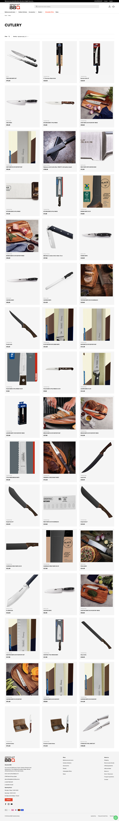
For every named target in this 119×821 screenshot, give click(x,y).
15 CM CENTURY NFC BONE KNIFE (51, 344)
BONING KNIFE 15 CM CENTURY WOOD (15, 255)
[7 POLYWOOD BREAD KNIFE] (22, 458)
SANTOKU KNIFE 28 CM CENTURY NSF (15, 654)
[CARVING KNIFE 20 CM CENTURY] (59, 679)
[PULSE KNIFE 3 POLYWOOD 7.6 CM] (22, 369)
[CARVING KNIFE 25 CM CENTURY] (97, 679)
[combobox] (66, 6)
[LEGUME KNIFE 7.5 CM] (97, 369)
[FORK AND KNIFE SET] (22, 58)
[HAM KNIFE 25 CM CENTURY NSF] (97, 325)
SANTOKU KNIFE (47, 610)
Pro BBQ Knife (9, 610)
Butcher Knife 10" (85, 78)
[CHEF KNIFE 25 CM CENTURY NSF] (22, 147)
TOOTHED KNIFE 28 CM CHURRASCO (89, 300)
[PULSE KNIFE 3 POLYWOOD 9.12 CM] (59, 369)
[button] (113, 6)
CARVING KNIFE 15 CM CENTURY (14, 699)
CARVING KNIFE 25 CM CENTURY (88, 699)
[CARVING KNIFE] (22, 280)
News (57, 12)
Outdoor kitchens (23, 12)
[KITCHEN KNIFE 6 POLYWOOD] (22, 191)
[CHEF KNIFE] (22, 103)
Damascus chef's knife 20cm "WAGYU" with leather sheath (57, 167)
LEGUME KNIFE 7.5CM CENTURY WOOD (15, 433)
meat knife (83, 477)
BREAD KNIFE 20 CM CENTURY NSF (51, 433)
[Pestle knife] (22, 325)
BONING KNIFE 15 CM (86, 211)
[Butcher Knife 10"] (97, 58)
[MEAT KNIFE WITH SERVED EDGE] (97, 147)
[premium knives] (22, 724)
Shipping (106, 760)
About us (106, 771)
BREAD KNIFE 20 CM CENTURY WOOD (89, 433)
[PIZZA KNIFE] (97, 546)
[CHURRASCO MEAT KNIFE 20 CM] (22, 546)
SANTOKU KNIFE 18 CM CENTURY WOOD (90, 610)
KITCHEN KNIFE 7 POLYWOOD (50, 122)
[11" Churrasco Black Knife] (59, 58)
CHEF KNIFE (9, 122)
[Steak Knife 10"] (22, 502)
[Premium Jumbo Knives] (59, 724)
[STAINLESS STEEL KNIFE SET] (97, 724)
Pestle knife (9, 344)
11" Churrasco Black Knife (49, 78)
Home (6, 15)
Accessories (32, 12)
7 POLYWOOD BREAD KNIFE (12, 477)
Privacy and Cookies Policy (103, 815)
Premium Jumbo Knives (49, 743)
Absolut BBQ (10, 815)
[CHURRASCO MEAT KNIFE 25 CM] (59, 546)
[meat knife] (97, 458)
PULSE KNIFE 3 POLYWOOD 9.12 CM (51, 388)
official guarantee (108, 765)
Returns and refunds (109, 763)
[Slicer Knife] (97, 635)
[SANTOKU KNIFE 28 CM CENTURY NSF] (22, 635)
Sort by (15, 36)
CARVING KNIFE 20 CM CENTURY (51, 699)
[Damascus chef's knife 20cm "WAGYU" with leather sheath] (59, 147)
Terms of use (112, 815)
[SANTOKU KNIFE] (59, 591)
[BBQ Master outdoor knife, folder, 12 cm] (59, 236)
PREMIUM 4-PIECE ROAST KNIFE (51, 477)
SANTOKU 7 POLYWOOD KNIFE (50, 654)
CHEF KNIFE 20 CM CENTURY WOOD (89, 122)
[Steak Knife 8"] (97, 502)
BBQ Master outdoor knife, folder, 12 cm (52, 255)
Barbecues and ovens (10, 12)
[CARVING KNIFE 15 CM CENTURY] (22, 679)
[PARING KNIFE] (97, 236)
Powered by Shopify (15, 815)
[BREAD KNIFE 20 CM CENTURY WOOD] (97, 413)
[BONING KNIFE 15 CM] (97, 191)
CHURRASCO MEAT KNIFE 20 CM (14, 566)
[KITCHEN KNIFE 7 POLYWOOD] (59, 103)
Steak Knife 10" (10, 521)
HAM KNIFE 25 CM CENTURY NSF (88, 344)
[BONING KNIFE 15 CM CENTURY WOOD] (22, 236)
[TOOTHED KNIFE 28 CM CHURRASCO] (97, 280)
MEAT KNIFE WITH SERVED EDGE (88, 167)
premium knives (10, 743)
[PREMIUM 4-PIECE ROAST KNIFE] (59, 458)
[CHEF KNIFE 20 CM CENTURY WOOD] (97, 103)
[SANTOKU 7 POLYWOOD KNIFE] (59, 635)
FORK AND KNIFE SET (11, 78)
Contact (106, 1)
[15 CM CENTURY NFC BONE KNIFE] (59, 325)
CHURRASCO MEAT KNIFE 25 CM (51, 566)
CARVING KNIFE (10, 300)
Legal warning (93, 815)
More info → (31, 1)
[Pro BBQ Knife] (22, 591)
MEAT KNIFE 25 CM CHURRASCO (51, 521)
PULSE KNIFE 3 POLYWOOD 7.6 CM (14, 388)
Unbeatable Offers (49, 12)
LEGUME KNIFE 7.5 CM (86, 388)
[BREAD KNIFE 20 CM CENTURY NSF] (59, 413)
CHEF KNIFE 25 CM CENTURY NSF (14, 167)
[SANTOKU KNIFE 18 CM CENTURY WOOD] (97, 591)
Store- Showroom (108, 774)
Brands (40, 12)
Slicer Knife (83, 654)
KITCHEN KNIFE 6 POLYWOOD (13, 211)
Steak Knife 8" (84, 521)
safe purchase (107, 768)
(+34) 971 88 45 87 (98, 1)
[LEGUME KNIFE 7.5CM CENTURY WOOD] (22, 413)
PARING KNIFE (84, 255)
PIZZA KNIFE (84, 566)
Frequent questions (109, 776)
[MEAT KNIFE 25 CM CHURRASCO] (59, 502)
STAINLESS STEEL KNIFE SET (88, 743)
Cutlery (9, 15)
